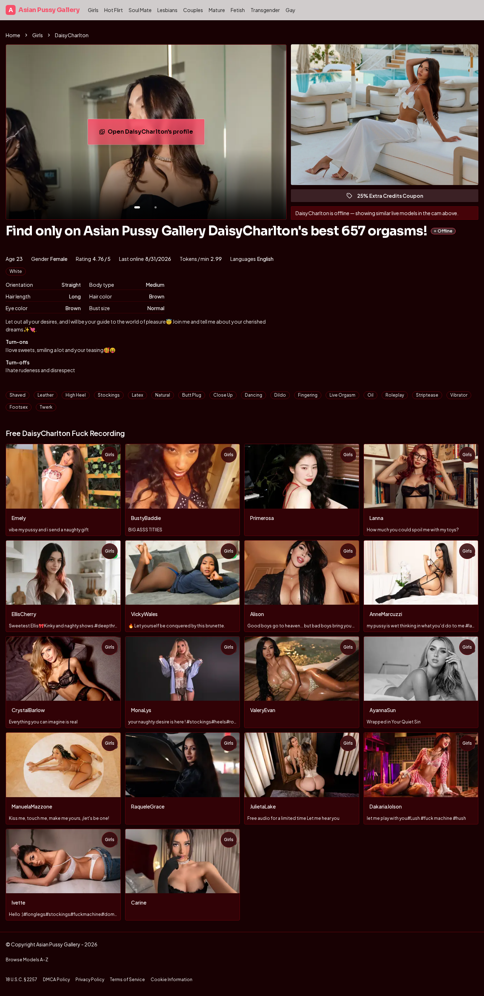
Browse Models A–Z (27, 959)
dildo (280, 395)
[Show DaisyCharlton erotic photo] (137, 207)
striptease (427, 395)
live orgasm (342, 395)
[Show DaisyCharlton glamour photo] (155, 207)
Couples (193, 10)
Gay (291, 10)
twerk (46, 407)
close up (223, 395)
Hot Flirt (113, 10)
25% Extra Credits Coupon (393, 197)
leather (46, 395)
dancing (253, 395)
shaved (18, 395)
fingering (307, 395)
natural (162, 395)
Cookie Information (171, 979)
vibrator (458, 395)
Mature (217, 10)
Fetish (238, 10)
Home (13, 35)
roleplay (394, 395)
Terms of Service (127, 979)
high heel (76, 395)
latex (137, 395)
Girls (93, 10)
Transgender (265, 10)
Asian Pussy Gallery (44, 10)
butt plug (191, 395)
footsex (19, 407)
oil (370, 395)
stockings (109, 395)
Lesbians (167, 10)
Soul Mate (140, 10)
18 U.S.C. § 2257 (21, 979)
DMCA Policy (56, 979)
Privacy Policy (89, 979)
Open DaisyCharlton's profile (154, 134)
